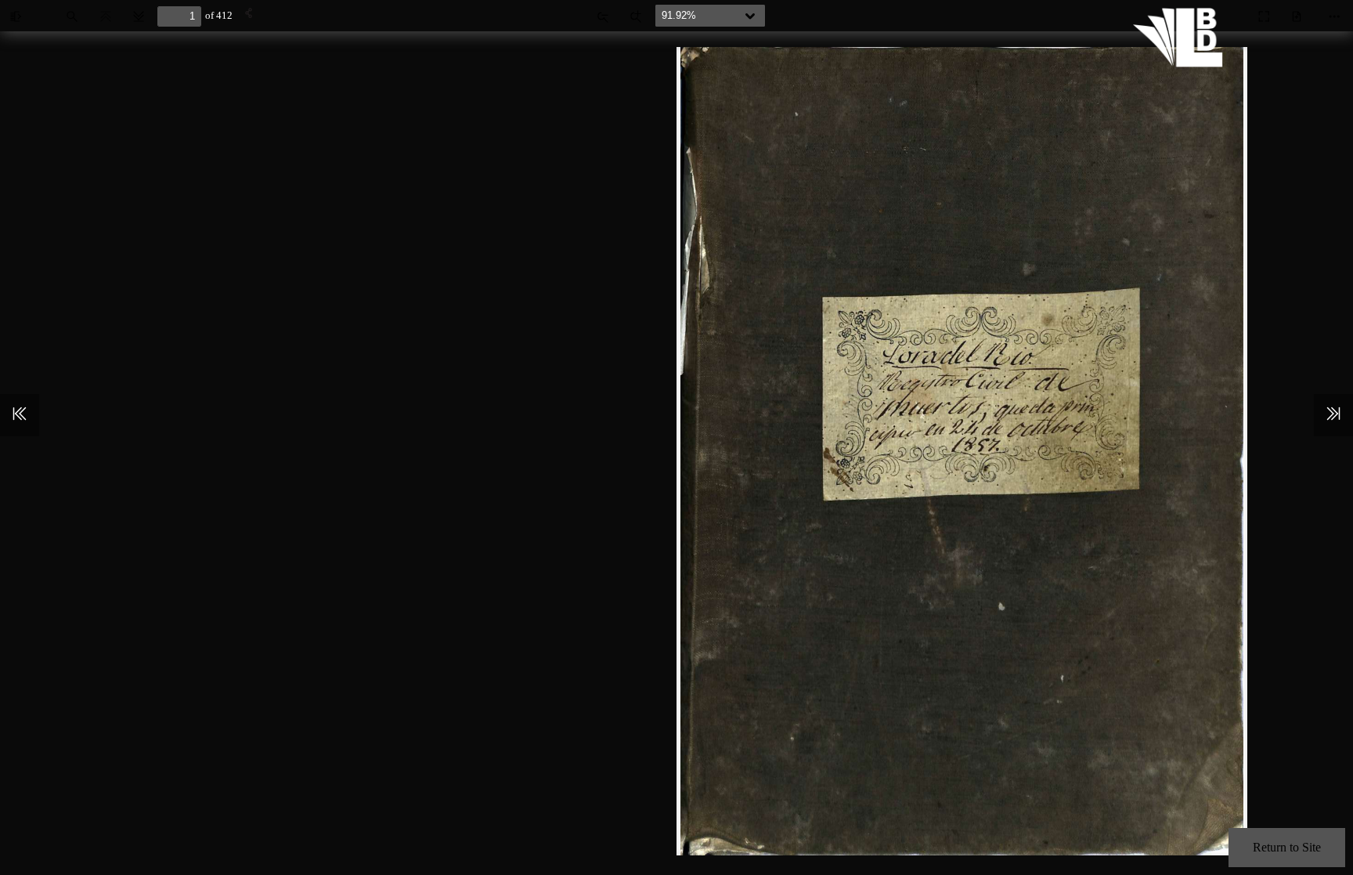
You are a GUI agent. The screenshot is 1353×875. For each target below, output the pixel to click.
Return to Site (1287, 847)
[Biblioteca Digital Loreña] (1182, 63)
